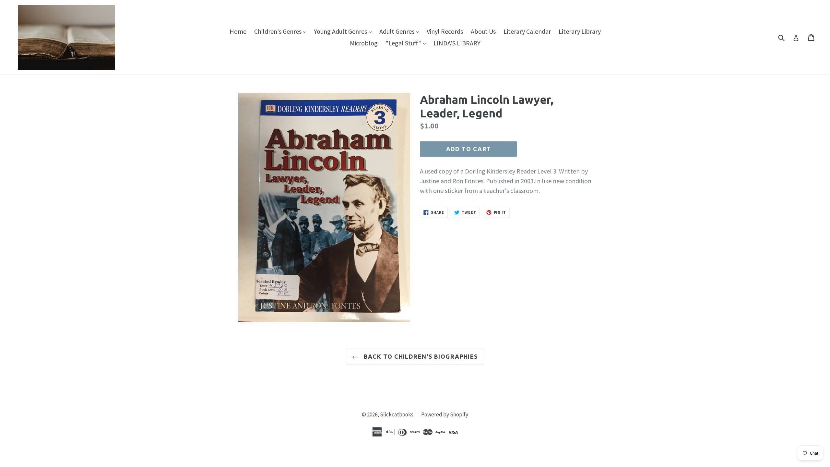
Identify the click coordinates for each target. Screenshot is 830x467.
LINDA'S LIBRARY (456, 43)
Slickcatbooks (396, 414)
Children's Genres (281, 31)
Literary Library (580, 31)
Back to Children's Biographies (420, 356)
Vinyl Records (445, 31)
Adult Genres (400, 31)
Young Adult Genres (344, 31)
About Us (483, 31)
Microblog (364, 43)
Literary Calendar (527, 31)
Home (238, 31)
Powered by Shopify (444, 414)
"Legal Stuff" (407, 43)
